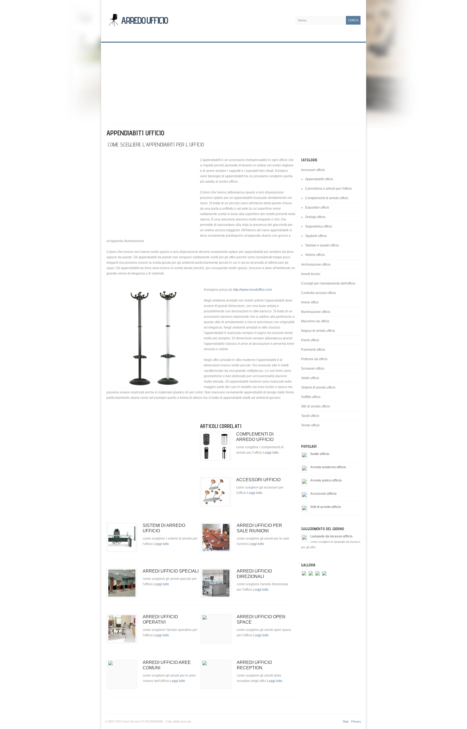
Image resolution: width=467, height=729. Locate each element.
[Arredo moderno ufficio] (304, 468)
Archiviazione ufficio (316, 264)
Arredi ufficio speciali (171, 571)
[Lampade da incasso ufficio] (304, 538)
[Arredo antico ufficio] (304, 482)
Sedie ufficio (310, 378)
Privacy (356, 721)
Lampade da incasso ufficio (331, 536)
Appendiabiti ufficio (319, 179)
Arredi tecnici (310, 274)
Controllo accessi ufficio (318, 293)
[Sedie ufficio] (304, 455)
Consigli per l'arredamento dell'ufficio (328, 283)
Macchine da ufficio (315, 321)
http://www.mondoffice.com (252, 290)
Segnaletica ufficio (318, 226)
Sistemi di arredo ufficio (318, 387)
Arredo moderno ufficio (328, 467)
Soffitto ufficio (311, 397)
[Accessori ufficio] (304, 495)
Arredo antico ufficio (326, 480)
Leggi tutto (271, 452)
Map (346, 721)
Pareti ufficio (310, 340)
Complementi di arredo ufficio (326, 198)
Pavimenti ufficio (313, 350)
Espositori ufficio (317, 207)
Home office (310, 302)
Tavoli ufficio (310, 416)
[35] (304, 583)
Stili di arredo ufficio (315, 406)
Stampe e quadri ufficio (322, 245)
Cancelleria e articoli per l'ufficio (328, 188)
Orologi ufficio (315, 217)
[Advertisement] (233, 80)
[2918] (311, 583)
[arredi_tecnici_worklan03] (324, 583)
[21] (317, 583)
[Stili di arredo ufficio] (304, 508)
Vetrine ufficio (315, 255)
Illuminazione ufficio (315, 312)
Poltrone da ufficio (314, 359)
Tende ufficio (310, 425)
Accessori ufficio (258, 479)
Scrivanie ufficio (312, 368)
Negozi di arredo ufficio (318, 331)
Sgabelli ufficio (316, 236)
